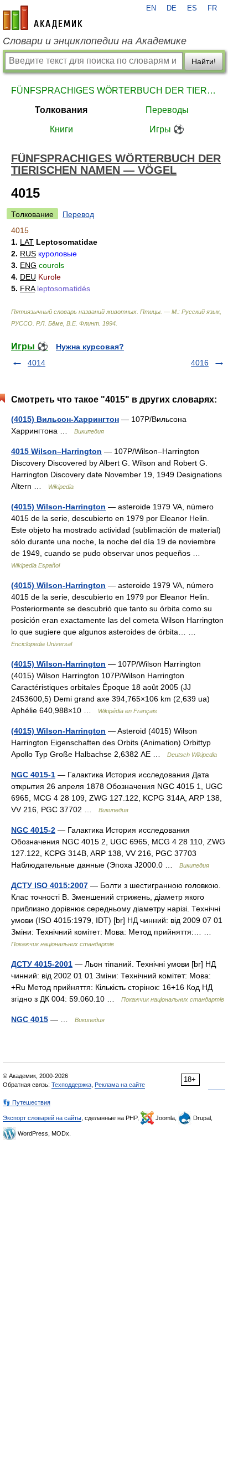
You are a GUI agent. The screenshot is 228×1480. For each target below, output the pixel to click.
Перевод (78, 214)
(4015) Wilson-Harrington (58, 506)
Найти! (203, 61)
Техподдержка (71, 1084)
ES (192, 8)
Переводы (167, 110)
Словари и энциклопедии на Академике (94, 41)
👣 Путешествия (26, 1102)
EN (151, 8)
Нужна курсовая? (90, 346)
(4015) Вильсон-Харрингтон (65, 419)
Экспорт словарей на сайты (42, 1118)
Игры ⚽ (166, 129)
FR (212, 8)
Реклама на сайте (120, 1084)
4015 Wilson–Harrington (56, 451)
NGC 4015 (29, 1019)
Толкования (61, 110)
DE (172, 8)
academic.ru (42, 18)
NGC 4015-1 (33, 774)
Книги (61, 129)
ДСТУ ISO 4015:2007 (49, 885)
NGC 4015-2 (33, 830)
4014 (36, 362)
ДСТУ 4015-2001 (41, 964)
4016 (200, 362)
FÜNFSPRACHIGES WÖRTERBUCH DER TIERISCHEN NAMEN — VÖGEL (114, 90)
